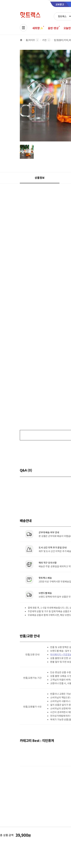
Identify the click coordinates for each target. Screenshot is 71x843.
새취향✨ (37, 28)
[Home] (21, 40)
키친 (44, 40)
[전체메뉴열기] (23, 27)
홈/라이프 (30, 40)
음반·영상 (53, 28)
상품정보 (39, 178)
